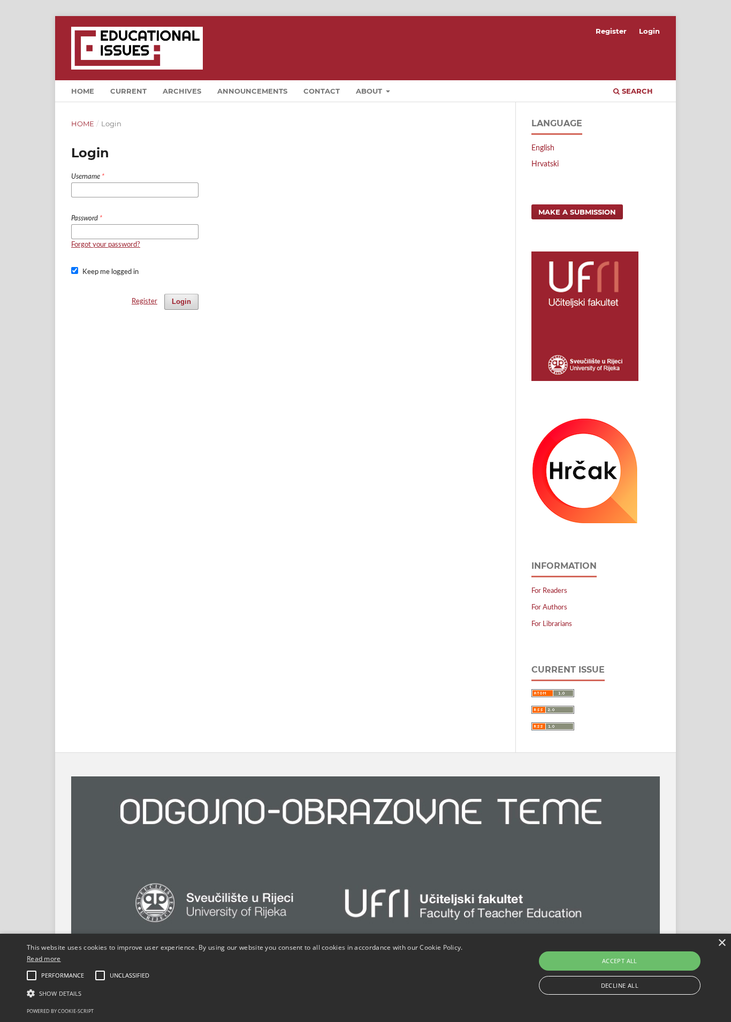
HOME (82, 91)
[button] (247, 993)
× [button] (722, 943)
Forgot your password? (105, 244)
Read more (44, 958)
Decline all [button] (619, 985)
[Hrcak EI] (584, 521)
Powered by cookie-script (60, 1011)
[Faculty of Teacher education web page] (584, 379)
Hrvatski (545, 164)
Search (636, 91)
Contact (321, 91)
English (542, 148)
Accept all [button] (619, 961)
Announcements (252, 91)
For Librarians (551, 624)
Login (649, 31)
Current (128, 91)
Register (611, 31)
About (370, 91)
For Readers (549, 591)
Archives (182, 91)
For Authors (549, 607)
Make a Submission (577, 212)
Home (82, 123)
